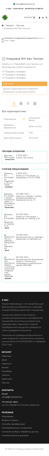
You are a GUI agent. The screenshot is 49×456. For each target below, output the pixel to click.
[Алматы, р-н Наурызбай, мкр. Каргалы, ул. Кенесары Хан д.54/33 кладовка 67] (24, 39)
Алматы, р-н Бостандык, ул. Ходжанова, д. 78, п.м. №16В (28, 177)
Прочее (20, 25)
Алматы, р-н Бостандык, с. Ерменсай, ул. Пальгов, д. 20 (28, 217)
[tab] (14, 103)
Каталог (10, 25)
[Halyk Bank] (5, 17)
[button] (14, 75)
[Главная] (3, 25)
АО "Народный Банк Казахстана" (27, 449)
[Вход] (39, 17)
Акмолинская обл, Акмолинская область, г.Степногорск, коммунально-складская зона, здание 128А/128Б (29, 262)
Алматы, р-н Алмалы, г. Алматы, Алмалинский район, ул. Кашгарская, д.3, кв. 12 (29, 198)
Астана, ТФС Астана (24, 158)
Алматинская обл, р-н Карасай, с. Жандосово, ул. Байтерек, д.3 (30, 238)
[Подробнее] (24, 119)
